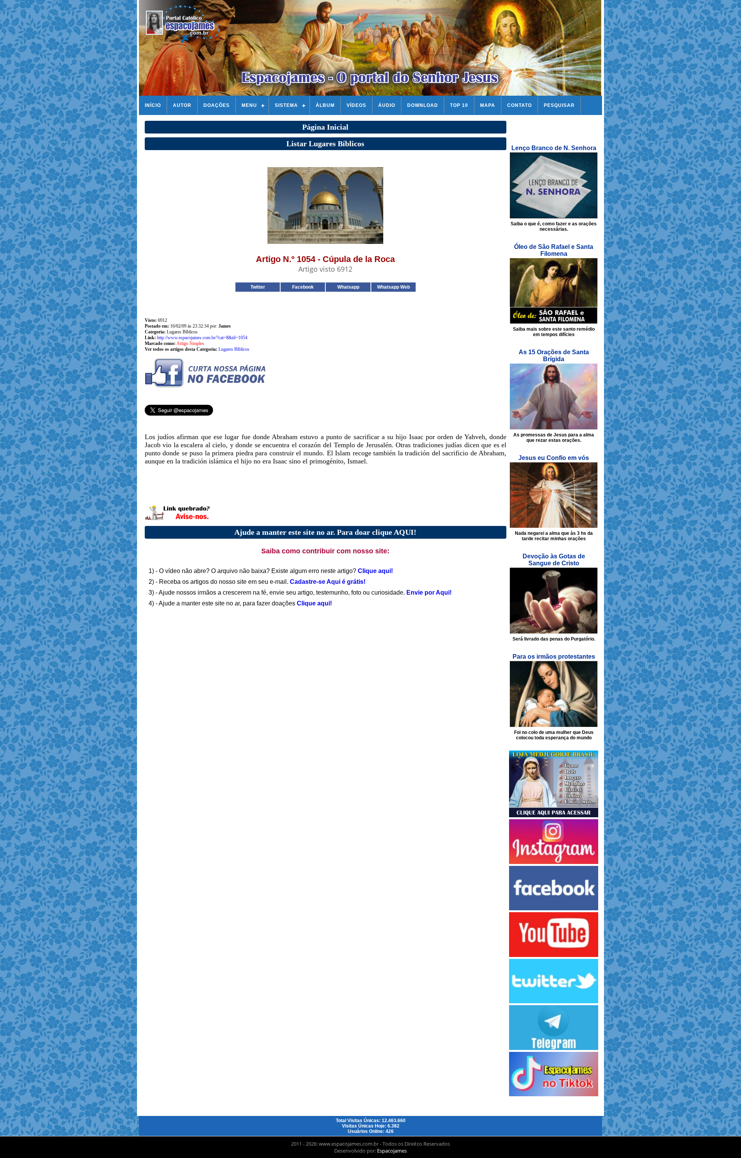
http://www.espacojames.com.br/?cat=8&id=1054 (202, 337)
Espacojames (392, 1150)
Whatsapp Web (393, 287)
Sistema (286, 105)
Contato (519, 105)
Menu (249, 105)
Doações (216, 105)
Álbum (325, 105)
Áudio (386, 105)
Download (422, 105)
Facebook (303, 287)
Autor (182, 105)
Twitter (257, 287)
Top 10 (459, 105)
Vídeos (356, 105)
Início (153, 105)
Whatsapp (348, 287)
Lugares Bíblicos (233, 349)
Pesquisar (559, 105)
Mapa (487, 105)
